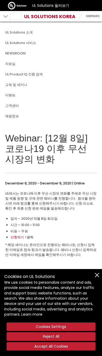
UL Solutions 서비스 (20, 42)
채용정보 (12, 116)
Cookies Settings (51, 326)
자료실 (10, 63)
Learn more (31, 314)
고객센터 (12, 105)
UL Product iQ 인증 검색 (24, 74)
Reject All (51, 336)
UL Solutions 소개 (19, 32)
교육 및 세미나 (16, 84)
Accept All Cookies (51, 346)
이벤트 (10, 95)
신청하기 (17, 237)
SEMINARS (93, 16)
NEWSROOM (15, 53)
